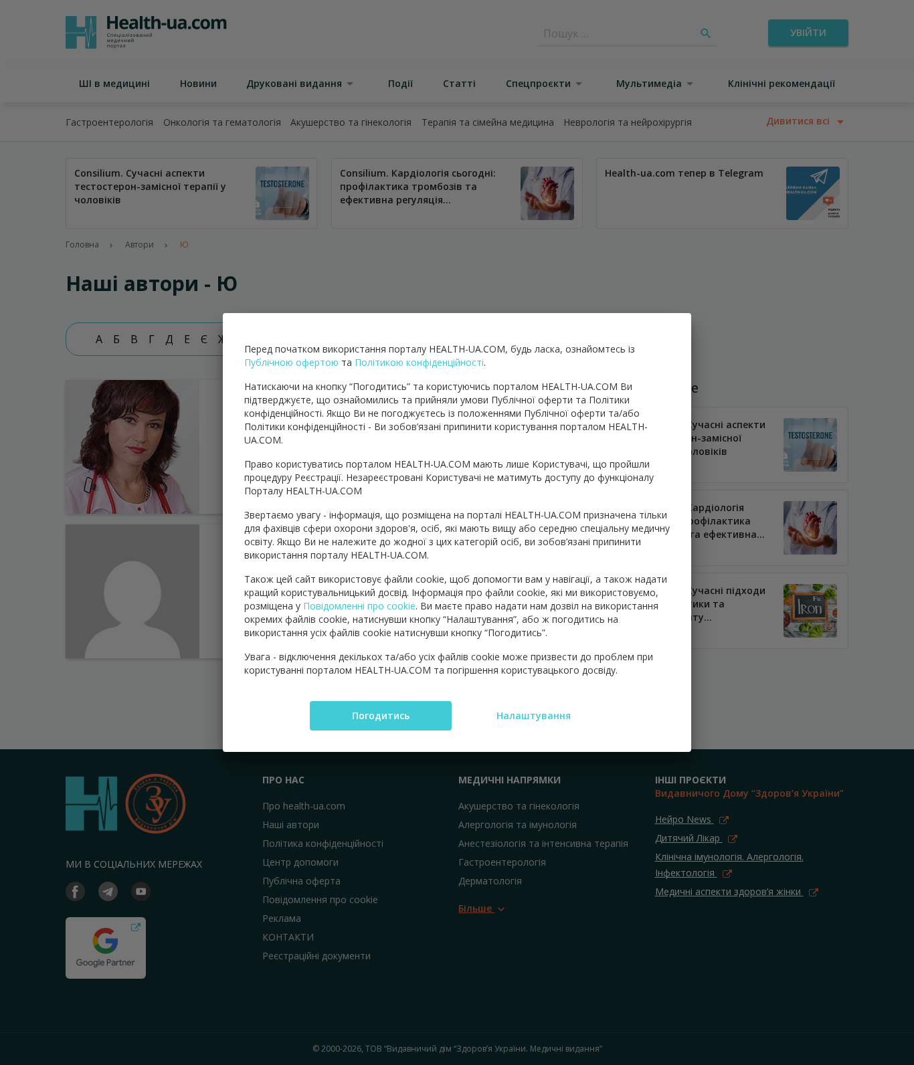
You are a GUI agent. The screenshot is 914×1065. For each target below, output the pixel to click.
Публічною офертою (291, 362)
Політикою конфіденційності (419, 362)
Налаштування (533, 715)
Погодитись (380, 715)
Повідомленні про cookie (359, 605)
